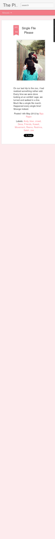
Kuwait (36, 124)
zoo (32, 130)
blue (32, 121)
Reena (29, 127)
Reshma (38, 127)
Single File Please (29, 30)
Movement (20, 127)
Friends (27, 124)
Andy (26, 121)
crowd (38, 121)
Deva (20, 124)
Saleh (26, 130)
